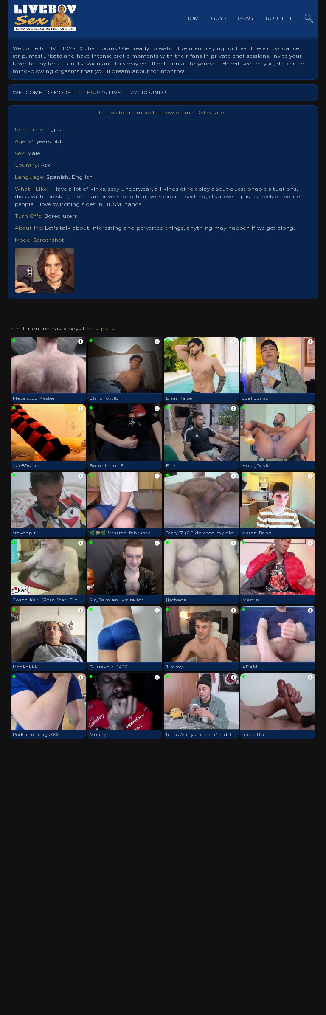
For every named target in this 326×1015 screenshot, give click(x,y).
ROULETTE (281, 18)
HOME (194, 18)
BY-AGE (246, 18)
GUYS (219, 18)
